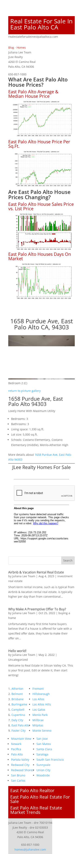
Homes (21, 47)
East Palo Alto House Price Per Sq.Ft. (39, 143)
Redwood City (20, 765)
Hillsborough (41, 694)
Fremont (38, 689)
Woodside (43, 775)
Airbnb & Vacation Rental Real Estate (36, 572)
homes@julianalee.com (30, 849)
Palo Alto (17, 754)
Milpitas (37, 725)
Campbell (17, 709)
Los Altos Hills (41, 704)
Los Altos (38, 699)
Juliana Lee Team (23, 576)
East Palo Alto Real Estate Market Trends (36, 810)
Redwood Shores (22, 770)
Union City (43, 770)
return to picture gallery (24, 391)
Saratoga (42, 754)
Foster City (18, 730)
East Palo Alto (20, 725)
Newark (16, 744)
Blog (11, 47)
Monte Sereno (41, 730)
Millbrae (38, 720)
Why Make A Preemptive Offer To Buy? (37, 609)
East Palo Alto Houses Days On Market (39, 256)
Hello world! (17, 651)
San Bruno (18, 775)
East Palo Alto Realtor (32, 790)
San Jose (42, 739)
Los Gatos (38, 709)
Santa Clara (44, 749)
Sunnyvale (43, 765)
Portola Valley (20, 759)
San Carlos (18, 780)
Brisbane (17, 699)
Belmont (17, 694)
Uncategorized (18, 660)
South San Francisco (50, 759)
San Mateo (43, 744)
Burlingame (19, 704)
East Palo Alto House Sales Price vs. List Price (41, 206)
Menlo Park (40, 715)
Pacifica (16, 749)
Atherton (17, 689)
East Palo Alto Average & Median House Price (33, 93)
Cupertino (18, 715)
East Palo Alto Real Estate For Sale (40, 799)
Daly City (17, 720)
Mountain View (21, 739)
